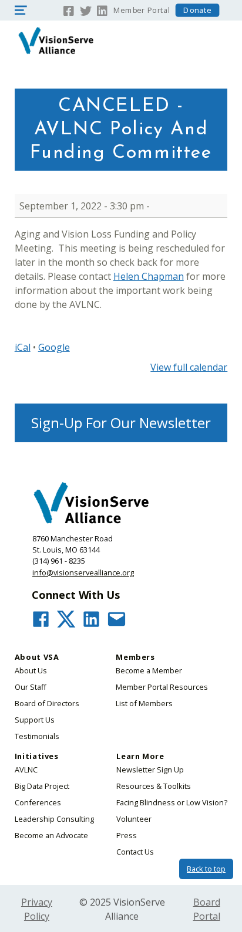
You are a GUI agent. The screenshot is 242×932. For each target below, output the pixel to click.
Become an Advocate (51, 835)
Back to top (206, 868)
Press (126, 835)
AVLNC (26, 769)
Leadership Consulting (54, 819)
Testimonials (37, 736)
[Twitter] (86, 9)
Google (54, 347)
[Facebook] (69, 9)
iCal (23, 347)
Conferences (38, 802)
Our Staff (30, 687)
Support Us (35, 719)
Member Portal (141, 10)
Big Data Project (42, 786)
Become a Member (149, 670)
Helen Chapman (148, 276)
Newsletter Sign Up (150, 769)
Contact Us (135, 851)
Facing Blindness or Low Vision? (171, 802)
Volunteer (134, 819)
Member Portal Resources (162, 687)
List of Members (144, 703)
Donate (197, 10)
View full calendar (188, 367)
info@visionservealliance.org (83, 572)
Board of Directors (47, 703)
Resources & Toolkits (153, 786)
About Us (31, 670)
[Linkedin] (102, 9)
